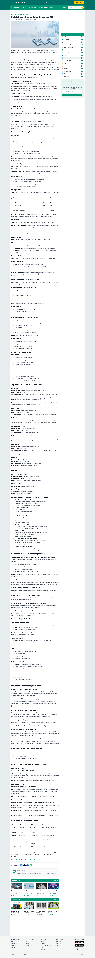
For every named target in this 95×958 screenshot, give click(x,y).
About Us (43, 941)
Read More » (14, 895)
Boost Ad (13, 947)
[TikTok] (80, 949)
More (51, 7)
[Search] (82, 8)
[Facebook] (75, 949)
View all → (56, 880)
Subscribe (72, 94)
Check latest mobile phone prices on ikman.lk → (24, 859)
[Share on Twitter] (24, 865)
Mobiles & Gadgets (19, 12)
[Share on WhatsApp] (31, 865)
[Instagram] (78, 949)
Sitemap (43, 949)
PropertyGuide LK (60, 943)
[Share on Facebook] (21, 865)
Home (13, 12)
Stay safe (28, 943)
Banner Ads (13, 945)
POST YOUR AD (78, 2)
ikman (15, 19)
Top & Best (24, 7)
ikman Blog (58, 945)
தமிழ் (56, 2)
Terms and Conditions (46, 945)
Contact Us (28, 945)
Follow (64, 7)
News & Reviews (34, 7)
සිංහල (52, 2)
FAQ (27, 941)
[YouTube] (83, 949)
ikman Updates (44, 7)
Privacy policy (44, 947)
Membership (14, 943)
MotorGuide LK (59, 941)
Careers (43, 943)
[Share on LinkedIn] (27, 865)
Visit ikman (47, 2)
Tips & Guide (16, 7)
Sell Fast (13, 941)
